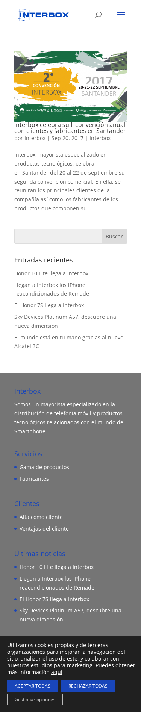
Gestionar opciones (35, 699)
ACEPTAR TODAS (32, 686)
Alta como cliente (41, 516)
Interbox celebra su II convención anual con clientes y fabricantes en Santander (70, 128)
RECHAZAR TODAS (88, 686)
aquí (56, 672)
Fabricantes (34, 478)
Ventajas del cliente (44, 528)
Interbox (34, 138)
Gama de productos (44, 467)
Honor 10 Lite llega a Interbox (51, 273)
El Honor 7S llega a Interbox (49, 305)
